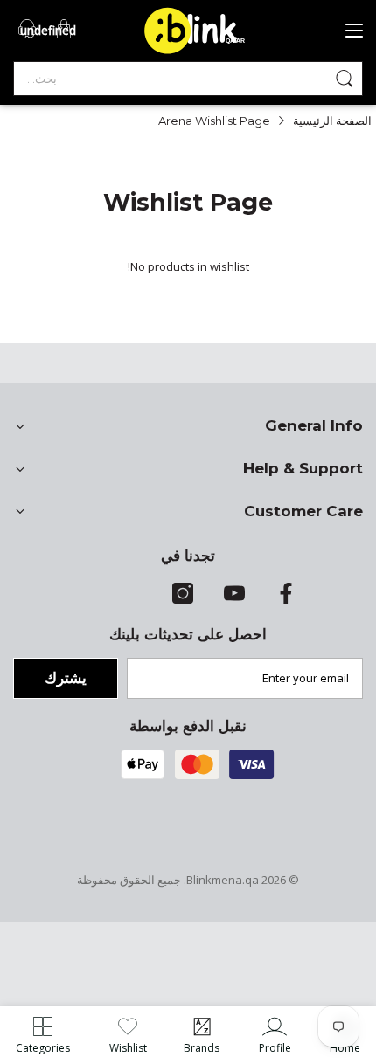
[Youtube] (234, 599)
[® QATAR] (201, 52)
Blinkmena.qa (222, 880)
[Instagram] (182, 599)
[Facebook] (285, 599)
